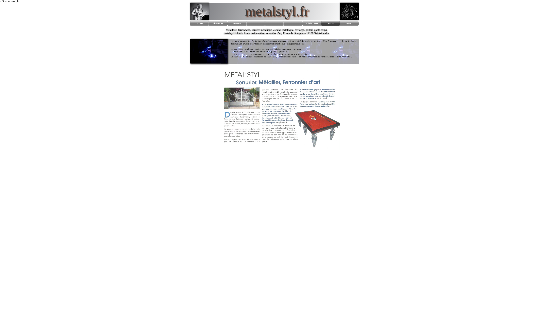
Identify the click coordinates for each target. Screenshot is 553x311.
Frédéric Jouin (312, 23)
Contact (349, 23)
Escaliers (237, 23)
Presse (331, 23)
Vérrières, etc (218, 23)
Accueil (199, 23)
